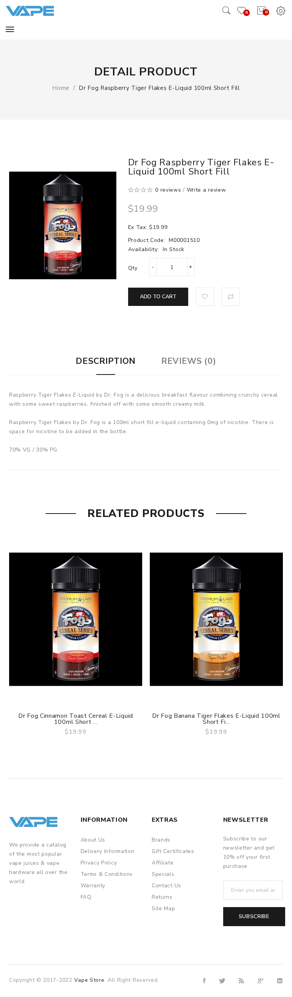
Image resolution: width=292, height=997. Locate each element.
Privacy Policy (99, 862)
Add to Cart (158, 296)
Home (61, 88)
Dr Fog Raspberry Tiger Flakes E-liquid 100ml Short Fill (159, 88)
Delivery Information (108, 851)
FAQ (86, 897)
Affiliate (162, 862)
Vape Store (89, 980)
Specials (163, 874)
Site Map (163, 908)
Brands (161, 839)
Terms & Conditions (107, 874)
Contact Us (166, 885)
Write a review (206, 190)
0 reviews (168, 190)
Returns (162, 897)
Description (106, 361)
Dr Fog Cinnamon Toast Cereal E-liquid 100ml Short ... (75, 719)
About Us (93, 839)
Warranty (93, 885)
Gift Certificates (173, 851)
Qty (133, 268)
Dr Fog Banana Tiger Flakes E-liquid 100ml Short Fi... (216, 719)
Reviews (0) (188, 361)
